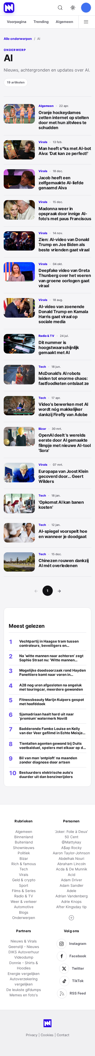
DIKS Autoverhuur (23, 952)
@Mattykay (71, 842)
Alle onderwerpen (18, 39)
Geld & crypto (23, 880)
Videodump (23, 957)
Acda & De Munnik (71, 869)
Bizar (42, 429)
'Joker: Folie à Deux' (71, 831)
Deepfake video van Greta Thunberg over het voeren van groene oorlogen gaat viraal (65, 278)
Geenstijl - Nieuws (23, 947)
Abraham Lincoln (71, 864)
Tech (42, 367)
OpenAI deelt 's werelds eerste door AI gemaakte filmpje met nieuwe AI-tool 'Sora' (65, 442)
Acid (71, 875)
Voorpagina (16, 22)
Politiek (24, 853)
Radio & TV (46, 336)
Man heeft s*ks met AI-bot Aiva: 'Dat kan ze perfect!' (65, 151)
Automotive (24, 907)
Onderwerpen (23, 918)
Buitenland (24, 842)
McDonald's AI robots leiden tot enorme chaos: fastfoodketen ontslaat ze (64, 378)
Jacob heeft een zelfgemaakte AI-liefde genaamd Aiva (61, 182)
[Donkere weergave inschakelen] (73, 7)
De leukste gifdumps (23, 990)
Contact (63, 1035)
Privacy (31, 1035)
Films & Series (24, 891)
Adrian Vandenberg (71, 896)
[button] (71, 918)
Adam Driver (71, 880)
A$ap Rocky (71, 848)
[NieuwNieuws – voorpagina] (9, 7)
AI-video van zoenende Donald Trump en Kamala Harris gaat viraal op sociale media (63, 314)
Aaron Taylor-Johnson (71, 853)
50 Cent (71, 837)
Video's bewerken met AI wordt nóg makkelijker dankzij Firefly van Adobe (63, 409)
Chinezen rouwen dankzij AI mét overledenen (64, 563)
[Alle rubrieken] (86, 22)
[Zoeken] (60, 7)
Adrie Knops (71, 901)
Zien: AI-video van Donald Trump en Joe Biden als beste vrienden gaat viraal (64, 244)
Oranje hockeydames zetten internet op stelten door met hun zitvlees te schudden (64, 120)
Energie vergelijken (24, 974)
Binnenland (23, 837)
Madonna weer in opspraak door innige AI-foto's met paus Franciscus (65, 213)
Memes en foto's (24, 995)
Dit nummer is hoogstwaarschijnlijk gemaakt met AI (59, 347)
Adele (71, 891)
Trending (41, 22)
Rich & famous (23, 864)
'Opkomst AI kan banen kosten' (61, 504)
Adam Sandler (71, 885)
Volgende (59, 590)
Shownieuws (23, 848)
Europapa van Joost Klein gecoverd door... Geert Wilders (63, 476)
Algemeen (64, 22)
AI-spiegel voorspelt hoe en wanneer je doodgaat (63, 534)
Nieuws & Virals (24, 941)
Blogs (23, 912)
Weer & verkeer (24, 901)
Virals (43, 142)
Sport (23, 885)
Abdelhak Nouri (71, 858)
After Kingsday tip (71, 907)
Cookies (47, 1035)
